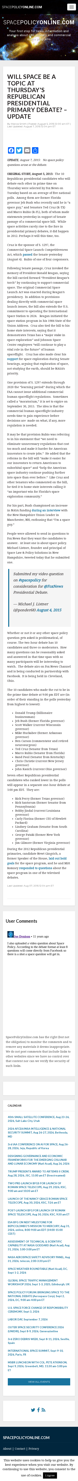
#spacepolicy (30, 580)
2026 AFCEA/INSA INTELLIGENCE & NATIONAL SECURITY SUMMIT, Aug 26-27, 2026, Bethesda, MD (38, 1132)
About (7, 1448)
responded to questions (36, 868)
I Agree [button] (50, 1475)
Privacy (34, 1448)
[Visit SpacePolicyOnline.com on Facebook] (38, 1411)
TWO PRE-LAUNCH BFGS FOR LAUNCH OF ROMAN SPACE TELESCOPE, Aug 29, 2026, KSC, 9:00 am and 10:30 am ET (37, 1187)
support (13, 359)
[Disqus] (39, 980)
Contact (20, 1448)
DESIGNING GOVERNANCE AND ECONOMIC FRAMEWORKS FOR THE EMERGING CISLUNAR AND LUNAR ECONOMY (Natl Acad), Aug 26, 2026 (38, 1159)
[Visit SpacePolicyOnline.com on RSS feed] (43, 1411)
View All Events (39, 1381)
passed (28, 254)
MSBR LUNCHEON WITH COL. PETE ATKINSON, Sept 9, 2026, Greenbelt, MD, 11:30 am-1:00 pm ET (37, 1366)
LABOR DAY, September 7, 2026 (28, 1319)
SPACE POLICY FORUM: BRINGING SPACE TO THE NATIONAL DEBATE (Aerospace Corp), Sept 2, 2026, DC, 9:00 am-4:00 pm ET (38, 1296)
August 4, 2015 (48, 610)
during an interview (46, 510)
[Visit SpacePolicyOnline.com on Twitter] (33, 1411)
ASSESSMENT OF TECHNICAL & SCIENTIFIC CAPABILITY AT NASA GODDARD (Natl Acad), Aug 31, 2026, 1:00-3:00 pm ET (39, 1245)
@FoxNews (53, 586)
